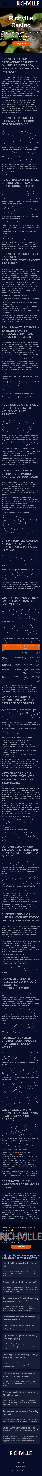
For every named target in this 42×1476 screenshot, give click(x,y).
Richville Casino (17, 225)
